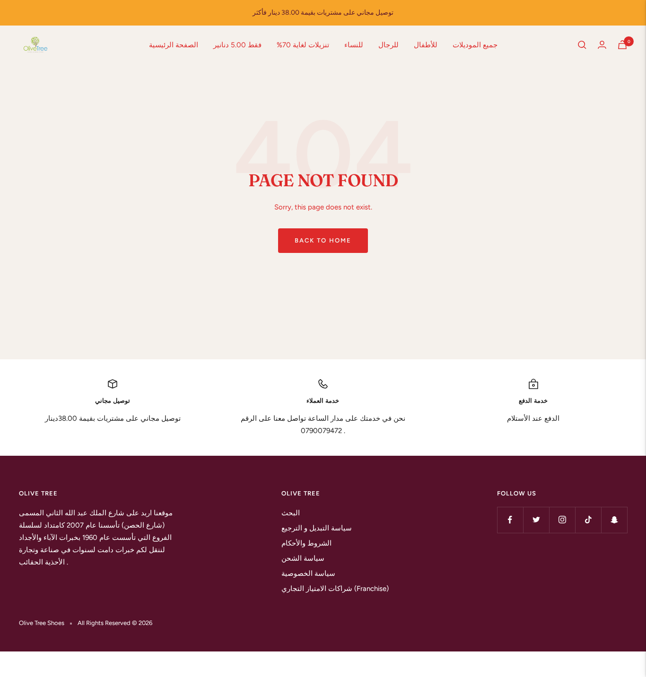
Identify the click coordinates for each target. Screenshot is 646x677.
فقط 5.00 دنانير (237, 45)
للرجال (388, 45)
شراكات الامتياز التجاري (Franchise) (335, 588)
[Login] (602, 45)
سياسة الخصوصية (308, 573)
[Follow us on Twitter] (536, 520)
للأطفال (425, 45)
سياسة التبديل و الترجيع (316, 528)
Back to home (323, 240)
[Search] (582, 45)
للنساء (353, 45)
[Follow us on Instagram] (562, 520)
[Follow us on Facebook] (510, 520)
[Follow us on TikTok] (588, 520)
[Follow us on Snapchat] (614, 520)
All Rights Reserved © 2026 (115, 622)
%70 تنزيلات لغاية (303, 45)
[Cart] (622, 44)
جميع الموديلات (475, 45)
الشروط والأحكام (306, 543)
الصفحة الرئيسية (173, 45)
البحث (290, 513)
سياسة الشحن (302, 558)
